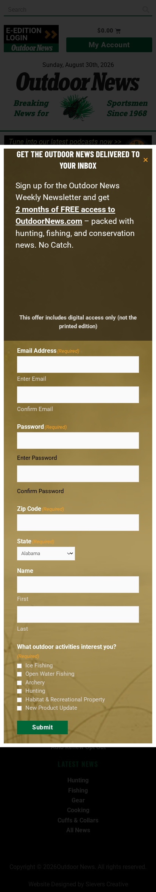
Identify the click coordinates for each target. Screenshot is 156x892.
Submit (42, 727)
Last (22, 628)
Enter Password (37, 458)
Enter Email (31, 378)
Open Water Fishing (49, 673)
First (22, 599)
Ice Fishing (39, 665)
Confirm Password (40, 491)
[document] (78, 446)
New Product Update (51, 707)
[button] (145, 160)
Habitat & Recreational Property (65, 699)
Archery (35, 682)
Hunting (35, 690)
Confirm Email (35, 409)
